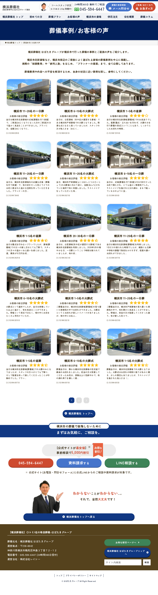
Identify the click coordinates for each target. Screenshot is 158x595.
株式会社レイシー (30, 559)
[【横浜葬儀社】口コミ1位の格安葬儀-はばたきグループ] (16, 8)
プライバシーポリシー (76, 575)
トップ (59, 575)
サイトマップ (95, 575)
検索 (147, 562)
